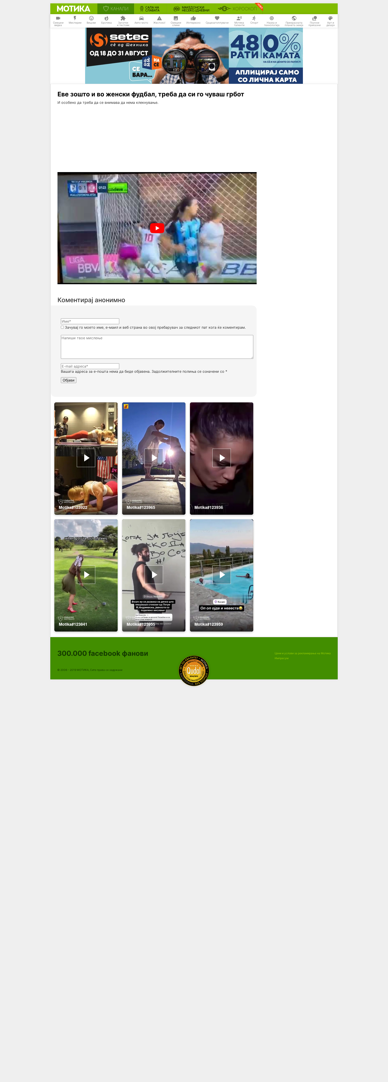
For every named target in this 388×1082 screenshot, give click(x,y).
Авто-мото (141, 22)
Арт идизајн (330, 24)
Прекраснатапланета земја (294, 24)
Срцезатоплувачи (217, 22)
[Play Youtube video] (157, 228)
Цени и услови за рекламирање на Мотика (303, 653)
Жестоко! (159, 22)
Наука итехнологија (272, 24)
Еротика (106, 22)
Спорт (254, 22)
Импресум (282, 658)
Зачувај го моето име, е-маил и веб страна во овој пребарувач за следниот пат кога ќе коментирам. (155, 327)
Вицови (91, 22)
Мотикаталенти (239, 24)
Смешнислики (176, 24)
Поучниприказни (315, 24)
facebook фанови (102, 653)
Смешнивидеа (58, 24)
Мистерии (75, 22)
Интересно (193, 22)
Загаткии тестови (123, 24)
